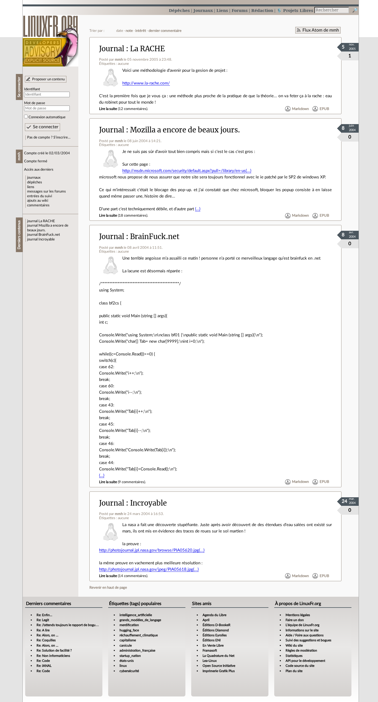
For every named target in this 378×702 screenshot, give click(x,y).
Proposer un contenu (48, 79)
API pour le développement (305, 660)
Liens (222, 10)
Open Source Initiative (219, 665)
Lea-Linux (210, 660)
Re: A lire (43, 630)
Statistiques (294, 655)
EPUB (324, 109)
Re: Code (43, 660)
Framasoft (210, 650)
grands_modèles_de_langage (140, 620)
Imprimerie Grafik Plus (219, 671)
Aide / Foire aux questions (304, 635)
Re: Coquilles (46, 640)
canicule (126, 645)
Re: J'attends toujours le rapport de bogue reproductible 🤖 (80, 625)
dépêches (34, 182)
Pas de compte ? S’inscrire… (49, 137)
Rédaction (262, 10)
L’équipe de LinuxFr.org (302, 625)
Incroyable (46, 239)
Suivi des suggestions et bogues (308, 640)
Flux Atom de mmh (320, 30)
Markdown (300, 109)
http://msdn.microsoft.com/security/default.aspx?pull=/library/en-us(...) (186, 171)
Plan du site (294, 671)
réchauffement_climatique (139, 635)
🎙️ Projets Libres (295, 10)
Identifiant (32, 89)
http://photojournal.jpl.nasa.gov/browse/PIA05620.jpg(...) (151, 550)
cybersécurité (129, 671)
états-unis (127, 660)
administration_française (137, 650)
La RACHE (46, 221)
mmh (119, 59)
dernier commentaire (165, 30)
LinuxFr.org (50, 38)
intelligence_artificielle (136, 615)
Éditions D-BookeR (217, 625)
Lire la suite (108, 109)
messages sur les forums (46, 191)
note (129, 30)
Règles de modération (301, 650)
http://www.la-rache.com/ (146, 83)
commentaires (38, 205)
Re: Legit (43, 620)
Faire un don (295, 620)
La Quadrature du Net (218, 655)
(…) (197, 209)
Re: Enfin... (44, 615)
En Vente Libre (213, 645)
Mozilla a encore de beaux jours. (185, 129)
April (206, 620)
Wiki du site (294, 645)
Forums (240, 10)
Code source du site (300, 665)
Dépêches (179, 10)
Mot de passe (34, 103)
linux (123, 665)
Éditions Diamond (216, 630)
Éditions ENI (212, 640)
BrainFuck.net (49, 234)
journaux (33, 177)
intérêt (140, 30)
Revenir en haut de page (108, 587)
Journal (111, 48)
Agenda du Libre (214, 615)
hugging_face (129, 630)
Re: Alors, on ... (47, 635)
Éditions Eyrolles (215, 635)
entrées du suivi (39, 196)
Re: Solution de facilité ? (54, 650)
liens (30, 187)
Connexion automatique (47, 117)
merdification (129, 625)
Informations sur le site (302, 630)
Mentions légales (298, 615)
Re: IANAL (44, 665)
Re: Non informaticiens (53, 655)
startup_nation (130, 655)
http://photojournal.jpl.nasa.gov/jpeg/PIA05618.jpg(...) (149, 569)
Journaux (203, 10)
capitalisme (128, 640)
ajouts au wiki (37, 200)
